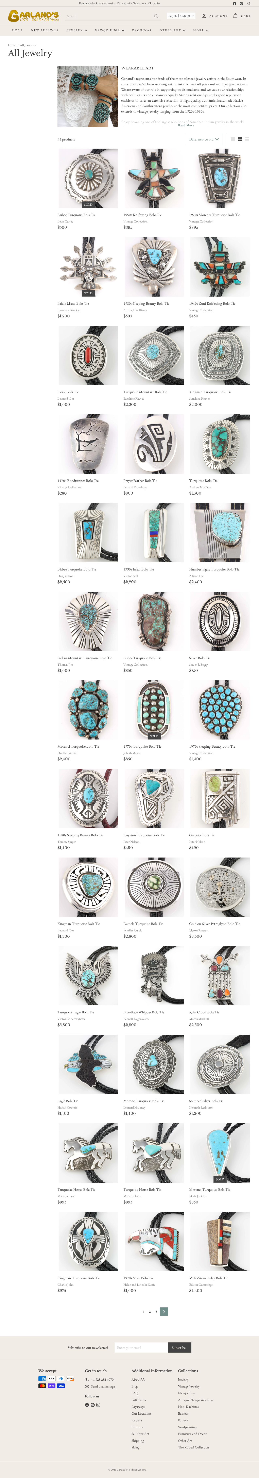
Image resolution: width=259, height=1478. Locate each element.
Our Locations (141, 1413)
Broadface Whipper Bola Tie (143, 1012)
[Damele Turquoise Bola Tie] (154, 887)
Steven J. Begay (198, 664)
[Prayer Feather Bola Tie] (154, 444)
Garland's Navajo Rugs (26, 211)
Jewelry (75, 30)
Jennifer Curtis (132, 930)
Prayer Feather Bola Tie (140, 480)
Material (16, 119)
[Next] (164, 1311)
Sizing (136, 1447)
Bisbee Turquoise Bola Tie (76, 214)
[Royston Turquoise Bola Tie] (154, 798)
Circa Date (18, 101)
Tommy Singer (66, 842)
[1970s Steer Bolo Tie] (154, 1241)
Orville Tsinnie (66, 753)
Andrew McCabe (200, 487)
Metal (13, 128)
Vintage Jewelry (189, 1386)
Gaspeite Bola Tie (202, 835)
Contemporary (19, 90)
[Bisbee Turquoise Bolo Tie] (88, 532)
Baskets (183, 1413)
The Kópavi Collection (193, 1447)
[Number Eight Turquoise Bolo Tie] (220, 532)
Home (17, 30)
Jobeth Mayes (131, 753)
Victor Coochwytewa (71, 1019)
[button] (181, 16)
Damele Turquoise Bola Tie (143, 923)
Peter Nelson (131, 842)
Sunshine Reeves (133, 398)
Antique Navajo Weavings (195, 1400)
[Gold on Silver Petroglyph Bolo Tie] (220, 887)
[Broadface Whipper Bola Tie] (154, 975)
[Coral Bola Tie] (88, 355)
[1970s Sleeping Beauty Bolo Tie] (220, 710)
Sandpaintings (187, 1427)
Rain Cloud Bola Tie (204, 1012)
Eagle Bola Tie (67, 1100)
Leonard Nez (65, 398)
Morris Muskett (199, 1019)
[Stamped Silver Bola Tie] (220, 1064)
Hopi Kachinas (188, 1406)
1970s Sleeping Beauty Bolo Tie (212, 746)
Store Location (22, 198)
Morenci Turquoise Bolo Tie (78, 746)
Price (13, 166)
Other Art (171, 30)
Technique (18, 220)
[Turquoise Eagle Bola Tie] (88, 975)
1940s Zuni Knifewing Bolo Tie (212, 303)
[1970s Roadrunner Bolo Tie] (88, 444)
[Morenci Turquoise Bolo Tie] (88, 710)
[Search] (156, 16)
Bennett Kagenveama (136, 1019)
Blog (135, 1386)
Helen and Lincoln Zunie (139, 1284)
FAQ (135, 1393)
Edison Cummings (201, 1284)
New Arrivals (45, 30)
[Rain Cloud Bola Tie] (220, 975)
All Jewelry (27, 45)
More (199, 30)
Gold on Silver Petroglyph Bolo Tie (214, 923)
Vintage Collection (135, 221)
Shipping (138, 1440)
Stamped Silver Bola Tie (206, 1100)
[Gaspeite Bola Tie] (220, 798)
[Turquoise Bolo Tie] (220, 444)
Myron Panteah (198, 930)
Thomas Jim (65, 664)
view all (44, 71)
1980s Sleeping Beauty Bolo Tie (146, 303)
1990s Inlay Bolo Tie (138, 569)
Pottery (183, 1420)
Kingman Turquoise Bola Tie (210, 391)
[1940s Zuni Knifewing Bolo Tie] (220, 267)
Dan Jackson (65, 576)
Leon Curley (65, 221)
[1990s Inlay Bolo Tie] (154, 532)
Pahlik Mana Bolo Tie (73, 303)
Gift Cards (139, 1400)
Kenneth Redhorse (201, 1107)
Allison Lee (196, 576)
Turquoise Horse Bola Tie (76, 1189)
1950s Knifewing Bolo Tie (142, 214)
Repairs (137, 1420)
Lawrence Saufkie (68, 310)
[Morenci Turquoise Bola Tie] (154, 1064)
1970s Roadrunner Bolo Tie (78, 480)
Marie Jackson (66, 1196)
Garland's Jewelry (23, 206)
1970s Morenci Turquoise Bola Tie (214, 214)
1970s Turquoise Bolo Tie (142, 746)
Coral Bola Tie (68, 391)
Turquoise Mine (23, 240)
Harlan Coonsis (67, 1107)
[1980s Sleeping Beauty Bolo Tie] (154, 267)
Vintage (37, 90)
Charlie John (65, 1284)
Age (11, 81)
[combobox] (113, 16)
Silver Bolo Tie (199, 657)
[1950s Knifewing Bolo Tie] (154, 178)
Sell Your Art (140, 1433)
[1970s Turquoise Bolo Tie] (154, 710)
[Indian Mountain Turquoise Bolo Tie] (88, 621)
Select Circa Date (21, 110)
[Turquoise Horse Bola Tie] (88, 1153)
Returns (137, 1427)
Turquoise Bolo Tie (203, 480)
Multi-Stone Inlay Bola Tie (208, 1278)
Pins (15, 157)
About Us (138, 1379)
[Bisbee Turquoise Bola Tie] (88, 178)
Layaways (138, 1406)
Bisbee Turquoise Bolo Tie (76, 569)
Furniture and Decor (192, 1433)
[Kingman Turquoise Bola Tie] (220, 355)
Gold (34, 137)
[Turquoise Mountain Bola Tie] (154, 355)
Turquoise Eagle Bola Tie (75, 1012)
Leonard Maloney (134, 1107)
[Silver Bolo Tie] (220, 621)
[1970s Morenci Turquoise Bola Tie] (220, 178)
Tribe (13, 230)
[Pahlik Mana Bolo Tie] (88, 267)
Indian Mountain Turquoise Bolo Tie (84, 657)
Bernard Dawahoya (135, 487)
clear (45, 175)
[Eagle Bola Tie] (88, 1064)
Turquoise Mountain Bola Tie (145, 391)
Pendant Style (21, 149)
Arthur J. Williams (135, 310)
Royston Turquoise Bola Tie (144, 835)
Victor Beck (131, 576)
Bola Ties (19, 189)
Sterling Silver (18, 137)
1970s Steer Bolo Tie (138, 1278)
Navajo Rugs (108, 30)
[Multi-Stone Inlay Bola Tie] (220, 1241)
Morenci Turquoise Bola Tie (144, 1100)
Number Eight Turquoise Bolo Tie (214, 569)
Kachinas (142, 30)
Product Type (21, 176)
